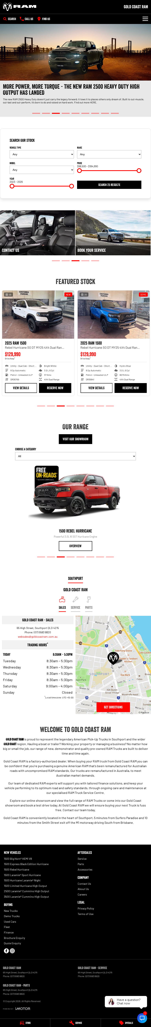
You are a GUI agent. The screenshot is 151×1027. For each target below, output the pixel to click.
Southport (75, 578)
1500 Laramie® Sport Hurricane (22, 875)
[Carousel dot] (36, 113)
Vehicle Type (15, 147)
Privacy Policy (86, 908)
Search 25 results (109, 185)
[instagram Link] (12, 950)
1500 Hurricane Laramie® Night (22, 880)
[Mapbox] (86, 710)
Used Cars (10, 921)
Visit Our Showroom (75, 439)
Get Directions (113, 707)
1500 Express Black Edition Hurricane (26, 864)
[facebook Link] (6, 950)
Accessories (85, 869)
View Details (21, 388)
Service (82, 858)
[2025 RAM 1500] (38, 315)
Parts (81, 864)
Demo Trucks (12, 916)
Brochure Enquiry (14, 938)
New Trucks (11, 910)
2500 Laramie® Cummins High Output (26, 891)
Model (12, 163)
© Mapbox (143, 712)
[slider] (79, 170)
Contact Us (84, 883)
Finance (9, 932)
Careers (82, 894)
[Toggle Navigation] (145, 19)
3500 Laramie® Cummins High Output (26, 896)
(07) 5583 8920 (92, 976)
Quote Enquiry (12, 943)
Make (79, 147)
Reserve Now (55, 388)
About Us (83, 889)
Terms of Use (85, 914)
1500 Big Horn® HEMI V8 (18, 858)
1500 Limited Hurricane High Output (25, 885)
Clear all (136, 140)
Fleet (7, 927)
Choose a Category (25, 449)
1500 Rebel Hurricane (16, 869)
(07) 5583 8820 (42, 632)
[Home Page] (19, 7)
